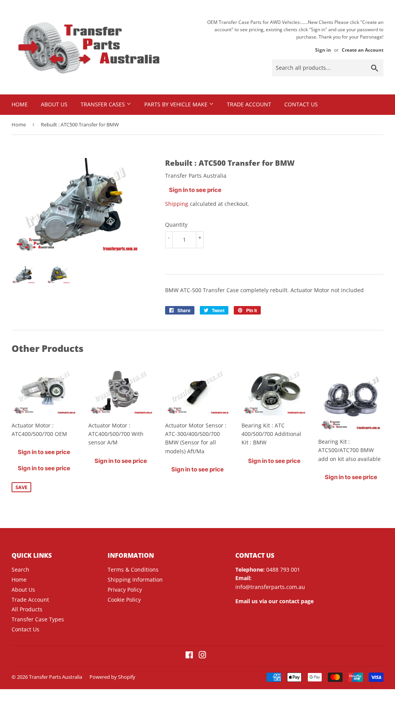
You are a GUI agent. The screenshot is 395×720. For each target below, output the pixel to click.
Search (20, 569)
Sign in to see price (195, 189)
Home (20, 104)
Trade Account (249, 104)
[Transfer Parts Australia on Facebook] (189, 655)
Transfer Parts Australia (55, 676)
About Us (54, 104)
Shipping (176, 203)
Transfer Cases (104, 104)
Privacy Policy (125, 589)
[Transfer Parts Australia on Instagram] (202, 655)
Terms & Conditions (133, 569)
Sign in (323, 50)
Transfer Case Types (38, 619)
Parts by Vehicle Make (176, 104)
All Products (27, 609)
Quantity (176, 224)
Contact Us (301, 104)
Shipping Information (135, 579)
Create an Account (362, 50)
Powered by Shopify (112, 676)
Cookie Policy (124, 599)
